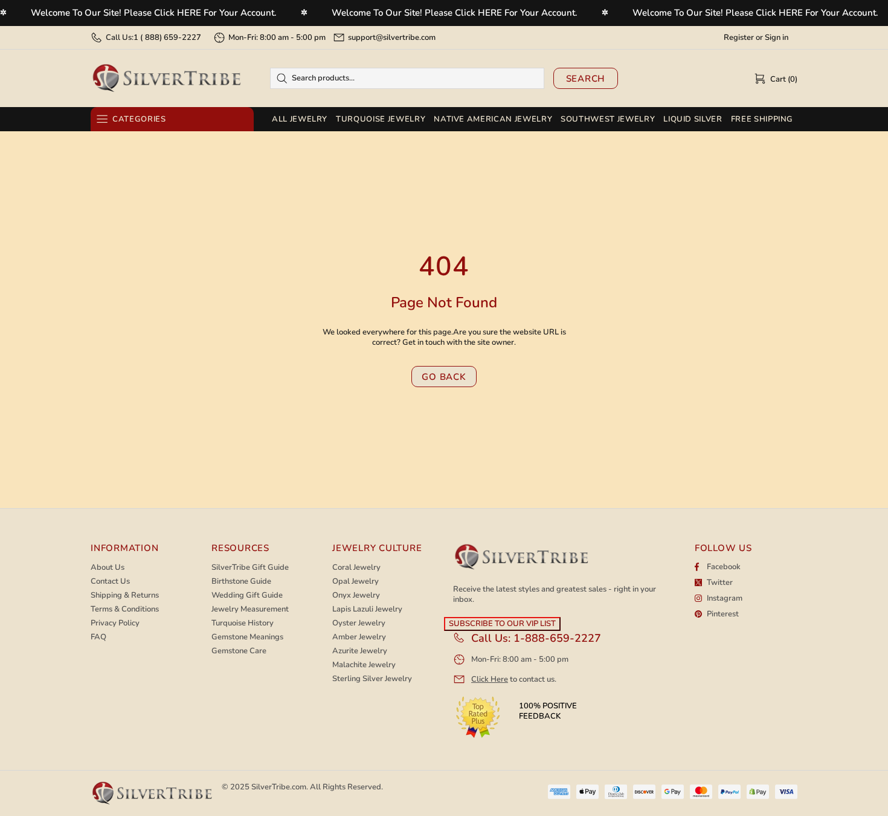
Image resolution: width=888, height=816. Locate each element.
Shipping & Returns (125, 595)
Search (586, 79)
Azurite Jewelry (359, 651)
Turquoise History (242, 623)
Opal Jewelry (355, 581)
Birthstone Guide (241, 581)
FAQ (98, 637)
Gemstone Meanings (247, 637)
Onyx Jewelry (356, 595)
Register (739, 38)
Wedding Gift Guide (247, 595)
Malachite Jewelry (364, 665)
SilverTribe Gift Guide (250, 568)
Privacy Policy (115, 623)
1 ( (167, 37)
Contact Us (110, 581)
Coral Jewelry (356, 568)
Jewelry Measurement (250, 609)
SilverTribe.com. (279, 787)
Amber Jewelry (359, 637)
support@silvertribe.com (392, 37)
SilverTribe (166, 78)
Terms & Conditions (125, 609)
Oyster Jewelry (358, 623)
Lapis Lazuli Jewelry (367, 609)
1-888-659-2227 (557, 638)
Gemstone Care (238, 651)
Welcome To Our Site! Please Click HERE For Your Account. (154, 13)
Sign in (776, 38)
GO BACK (444, 377)
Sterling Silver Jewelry (372, 679)
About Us (107, 568)
